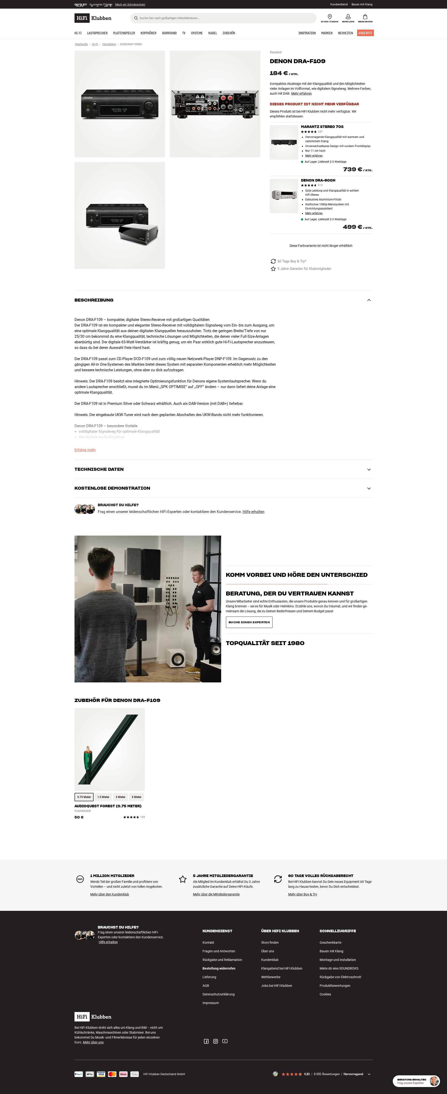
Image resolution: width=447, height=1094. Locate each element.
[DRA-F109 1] (119, 104)
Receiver (276, 52)
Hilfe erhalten (253, 512)
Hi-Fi (95, 44)
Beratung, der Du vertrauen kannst (290, 601)
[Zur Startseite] (92, 18)
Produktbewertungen (335, 985)
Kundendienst (339, 4)
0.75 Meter (84, 797)
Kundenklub (269, 960)
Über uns (267, 951)
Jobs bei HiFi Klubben (276, 985)
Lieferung (209, 977)
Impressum (211, 1003)
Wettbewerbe (270, 977)
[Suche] (136, 18)
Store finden (270, 942)
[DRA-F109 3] (119, 215)
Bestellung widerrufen (219, 968)
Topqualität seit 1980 (265, 620)
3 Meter (120, 797)
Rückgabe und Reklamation (222, 960)
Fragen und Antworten (219, 951)
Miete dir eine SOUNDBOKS (339, 968)
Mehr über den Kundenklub (109, 894)
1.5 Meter (103, 797)
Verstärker (109, 44)
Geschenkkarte (330, 942)
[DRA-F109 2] (215, 104)
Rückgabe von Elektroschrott (340, 977)
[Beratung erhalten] (434, 1081)
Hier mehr (146, 4)
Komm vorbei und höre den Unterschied (297, 583)
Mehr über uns (93, 1042)
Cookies (325, 994)
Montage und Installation (338, 960)
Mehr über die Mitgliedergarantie (216, 894)
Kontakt (208, 942)
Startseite (81, 44)
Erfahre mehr (85, 450)
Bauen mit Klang (362, 4)
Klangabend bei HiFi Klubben (281, 968)
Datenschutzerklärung (219, 994)
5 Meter (136, 797)
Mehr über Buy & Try (302, 894)
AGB (206, 985)
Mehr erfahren (301, 93)
